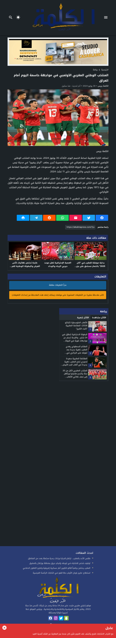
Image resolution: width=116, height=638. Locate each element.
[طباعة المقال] (23, 218)
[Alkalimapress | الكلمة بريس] (58, 590)
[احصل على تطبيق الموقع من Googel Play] (66, 618)
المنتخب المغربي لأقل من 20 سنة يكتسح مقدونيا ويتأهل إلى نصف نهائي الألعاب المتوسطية (75, 375)
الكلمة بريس (103, 86)
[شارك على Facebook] (101, 218)
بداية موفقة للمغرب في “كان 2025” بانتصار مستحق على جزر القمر (90, 266)
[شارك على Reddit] (49, 218)
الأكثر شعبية (83, 317)
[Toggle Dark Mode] (18, 17)
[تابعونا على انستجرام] (55, 618)
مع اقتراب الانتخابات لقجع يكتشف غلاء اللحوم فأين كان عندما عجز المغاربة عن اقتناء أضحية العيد (72, 634)
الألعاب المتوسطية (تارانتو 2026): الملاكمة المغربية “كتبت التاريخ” (76, 326)
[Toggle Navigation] (107, 17)
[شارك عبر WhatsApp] (62, 218)
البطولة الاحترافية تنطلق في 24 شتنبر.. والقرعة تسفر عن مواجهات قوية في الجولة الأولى (74, 339)
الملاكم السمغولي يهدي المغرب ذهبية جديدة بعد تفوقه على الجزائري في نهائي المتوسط (76, 351)
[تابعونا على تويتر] (61, 618)
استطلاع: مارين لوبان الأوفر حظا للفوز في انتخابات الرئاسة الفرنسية (61, 573)
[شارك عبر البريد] (75, 218)
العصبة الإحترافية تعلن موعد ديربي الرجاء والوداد (57, 264)
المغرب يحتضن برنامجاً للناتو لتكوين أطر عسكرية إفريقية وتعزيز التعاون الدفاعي (56, 568)
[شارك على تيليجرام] (36, 218)
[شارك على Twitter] (88, 218)
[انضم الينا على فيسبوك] (50, 618)
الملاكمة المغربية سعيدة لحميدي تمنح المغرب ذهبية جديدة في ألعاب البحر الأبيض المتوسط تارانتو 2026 (75, 363)
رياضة (95, 70)
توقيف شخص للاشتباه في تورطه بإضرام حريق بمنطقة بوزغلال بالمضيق (59, 563)
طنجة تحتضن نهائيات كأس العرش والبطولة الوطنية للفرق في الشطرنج (25, 266)
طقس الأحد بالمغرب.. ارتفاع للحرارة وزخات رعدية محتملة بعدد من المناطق (59, 558)
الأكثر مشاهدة (99, 317)
